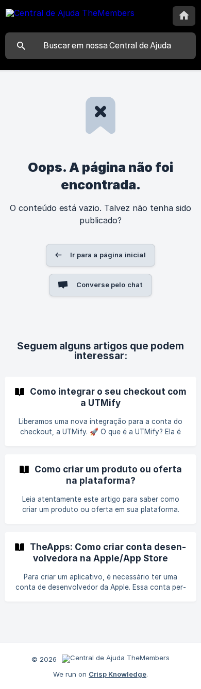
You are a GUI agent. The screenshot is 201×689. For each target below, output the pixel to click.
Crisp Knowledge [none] (117, 674)
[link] (100, 411)
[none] (70, 14)
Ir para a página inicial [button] (108, 255)
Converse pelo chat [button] (109, 284)
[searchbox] (100, 45)
